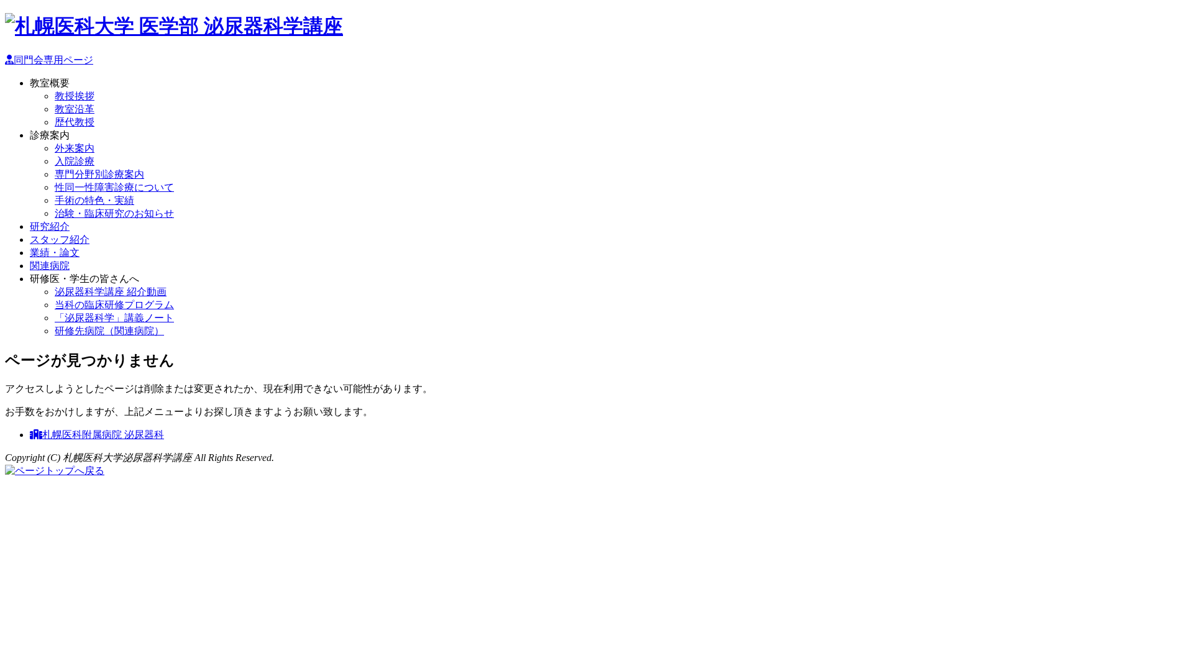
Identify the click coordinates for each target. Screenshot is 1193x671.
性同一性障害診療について (114, 187)
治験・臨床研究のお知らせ (114, 213)
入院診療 (74, 161)
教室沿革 (74, 109)
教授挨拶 (74, 96)
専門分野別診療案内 (99, 174)
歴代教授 (74, 122)
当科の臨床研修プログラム (114, 304)
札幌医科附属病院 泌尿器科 (103, 434)
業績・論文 (55, 252)
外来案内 (74, 148)
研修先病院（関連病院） (109, 331)
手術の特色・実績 (94, 200)
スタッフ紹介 (59, 239)
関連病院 (50, 265)
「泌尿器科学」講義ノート (114, 318)
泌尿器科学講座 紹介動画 (111, 291)
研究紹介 (50, 226)
